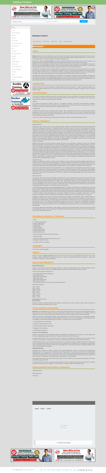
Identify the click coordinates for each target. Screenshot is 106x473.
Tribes (13, 79)
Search (84, 21)
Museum (14, 35)
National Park (15, 64)
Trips (45, 469)
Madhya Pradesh (22, 2)
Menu (13, 27)
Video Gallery (54, 41)
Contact (74, 469)
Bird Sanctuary (15, 45)
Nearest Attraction (68, 41)
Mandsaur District (37, 41)
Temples (14, 58)
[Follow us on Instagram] (91, 470)
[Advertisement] (23, 120)
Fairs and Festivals (16, 69)
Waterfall (14, 56)
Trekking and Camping (17, 77)
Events (48, 469)
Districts (14, 38)
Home (41, 469)
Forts (13, 30)
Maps (60, 41)
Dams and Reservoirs (17, 43)
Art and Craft (15, 40)
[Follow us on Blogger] (83, 470)
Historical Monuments (17, 66)
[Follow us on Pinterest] (89, 470)
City (13, 48)
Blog (71, 469)
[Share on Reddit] (86, 470)
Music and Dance (16, 32)
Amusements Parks (16, 53)
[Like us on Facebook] (79, 470)
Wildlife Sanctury (16, 61)
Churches (14, 51)
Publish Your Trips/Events (56, 469)
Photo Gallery (46, 41)
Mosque (14, 71)
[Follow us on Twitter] (81, 470)
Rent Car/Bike (65, 469)
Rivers (13, 74)
